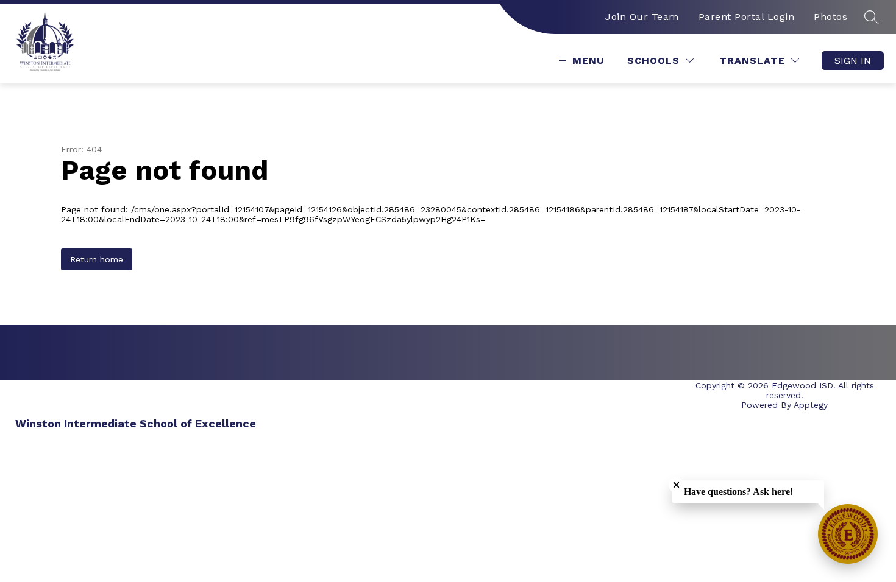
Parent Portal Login (747, 17)
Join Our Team (642, 17)
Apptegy (811, 405)
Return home (96, 259)
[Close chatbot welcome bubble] (676, 485)
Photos (830, 17)
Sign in (852, 60)
